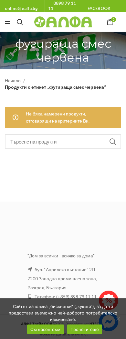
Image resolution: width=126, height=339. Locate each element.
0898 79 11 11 (62, 6)
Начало (13, 80)
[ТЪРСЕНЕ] (112, 141)
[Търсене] (20, 21)
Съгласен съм (45, 329)
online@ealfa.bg (21, 8)
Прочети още (84, 329)
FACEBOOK (99, 8)
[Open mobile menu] (8, 21)
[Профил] (121, 21)
